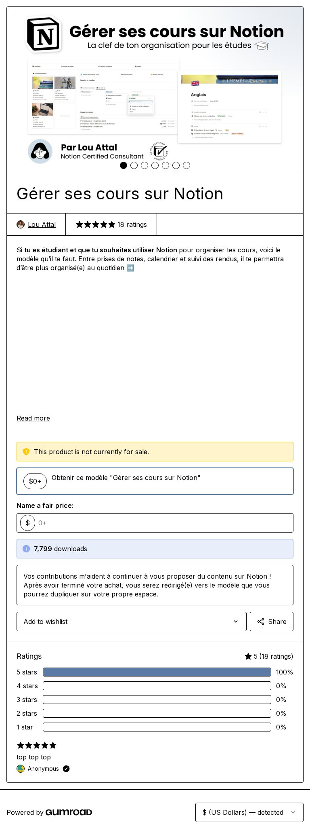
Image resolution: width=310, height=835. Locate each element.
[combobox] (132, 621)
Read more (33, 418)
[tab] (123, 165)
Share (277, 621)
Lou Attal (42, 224)
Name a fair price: (45, 505)
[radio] (155, 481)
